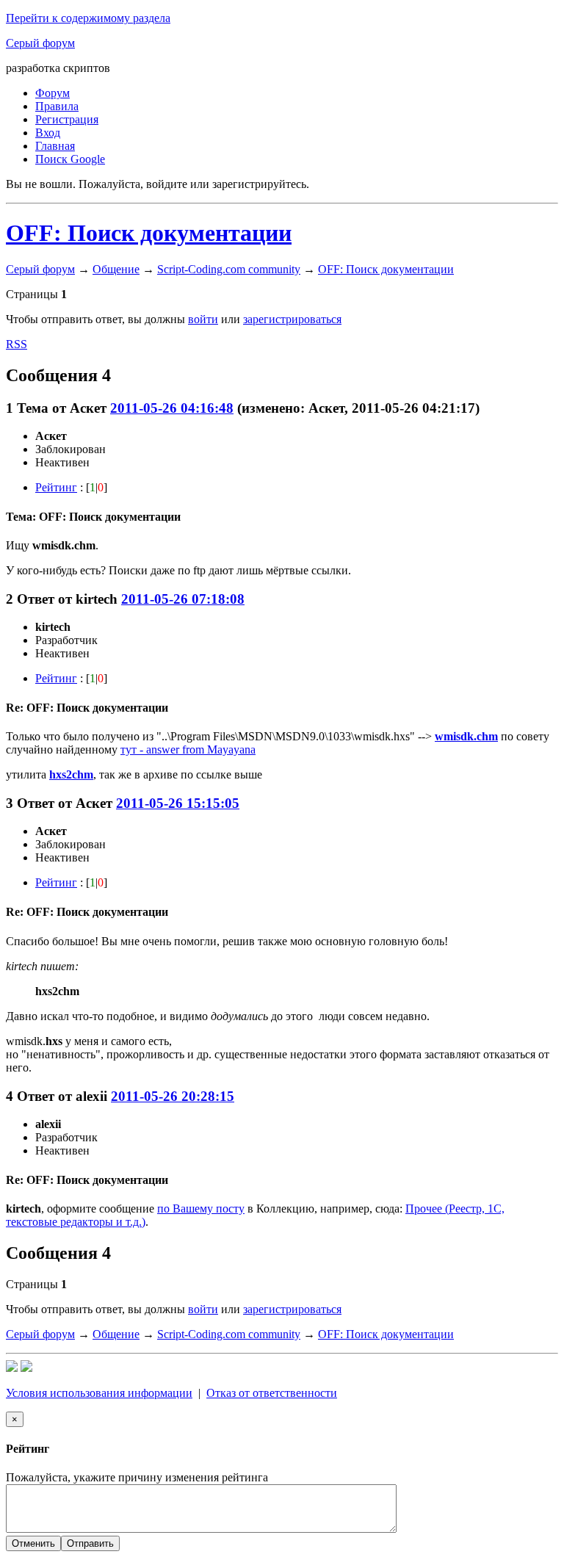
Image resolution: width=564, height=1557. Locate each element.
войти (203, 319)
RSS (16, 344)
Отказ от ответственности (271, 1393)
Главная (55, 146)
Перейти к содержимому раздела (88, 18)
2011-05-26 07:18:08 (183, 599)
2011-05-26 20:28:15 (172, 1096)
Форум (52, 93)
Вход (47, 132)
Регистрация (66, 119)
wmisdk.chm (466, 736)
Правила (57, 106)
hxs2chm (71, 774)
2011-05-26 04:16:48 (172, 408)
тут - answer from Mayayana (188, 749)
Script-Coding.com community (228, 269)
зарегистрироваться (292, 319)
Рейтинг (56, 487)
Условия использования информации (99, 1393)
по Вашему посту (201, 1208)
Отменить (33, 1543)
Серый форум (40, 43)
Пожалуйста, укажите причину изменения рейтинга (137, 1477)
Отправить (90, 1543)
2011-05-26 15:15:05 (177, 803)
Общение (116, 269)
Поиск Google (70, 159)
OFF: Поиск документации (149, 233)
